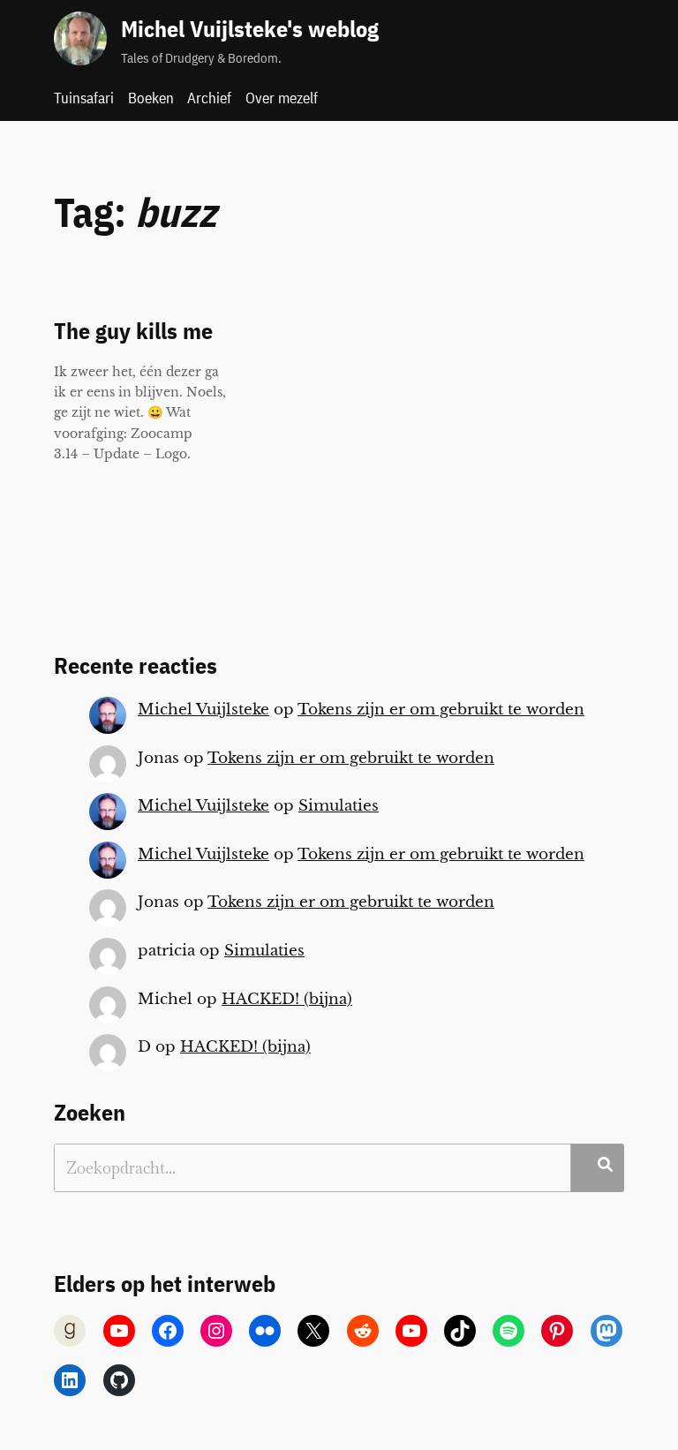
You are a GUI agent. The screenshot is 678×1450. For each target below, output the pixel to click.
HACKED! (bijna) (287, 999)
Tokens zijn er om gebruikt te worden (441, 709)
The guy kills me (133, 331)
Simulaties (338, 806)
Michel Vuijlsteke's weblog (250, 28)
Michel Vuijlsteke (203, 709)
